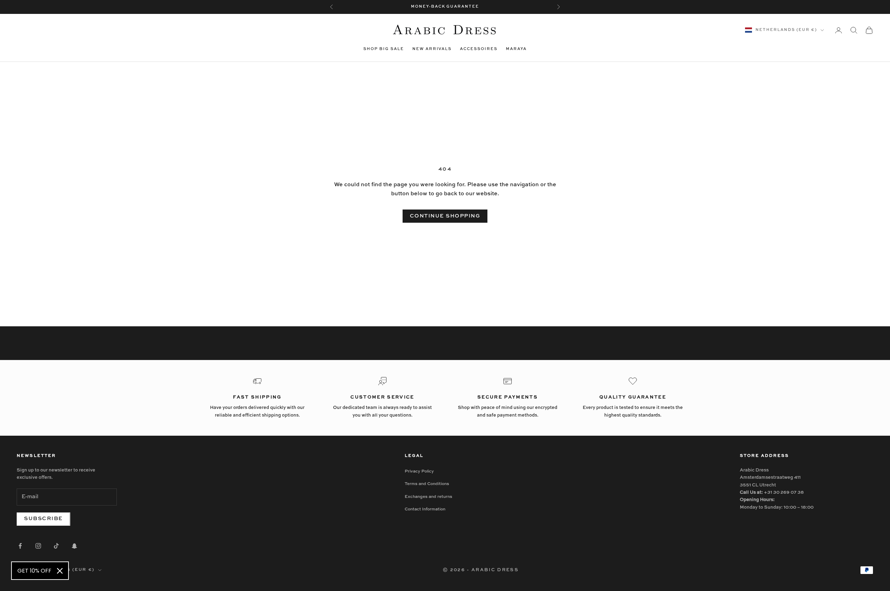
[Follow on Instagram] (38, 545)
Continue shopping (445, 216)
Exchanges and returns (428, 497)
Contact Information (425, 509)
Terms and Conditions (427, 484)
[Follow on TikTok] (56, 545)
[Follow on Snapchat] (74, 545)
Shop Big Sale (383, 49)
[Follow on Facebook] (20, 545)
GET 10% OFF (34, 571)
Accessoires (478, 49)
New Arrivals (432, 49)
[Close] (60, 571)
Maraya (516, 49)
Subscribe (43, 518)
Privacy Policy (419, 471)
